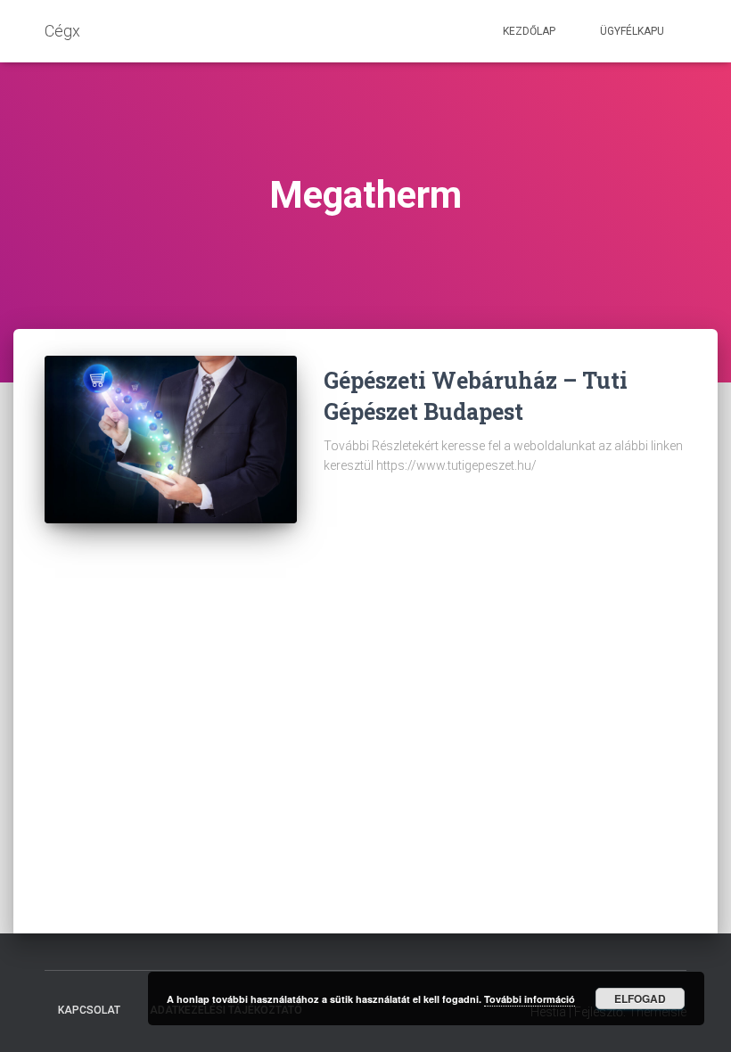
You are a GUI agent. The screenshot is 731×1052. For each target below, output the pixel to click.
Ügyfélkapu (632, 31)
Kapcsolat (89, 1010)
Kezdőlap (529, 31)
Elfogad (640, 998)
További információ (529, 999)
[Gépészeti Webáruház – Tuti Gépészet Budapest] (171, 439)
